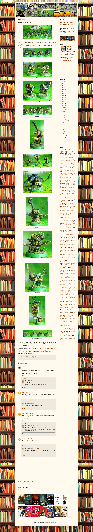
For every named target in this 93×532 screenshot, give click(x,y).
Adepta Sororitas (69, 157)
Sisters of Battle (70, 311)
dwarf (70, 209)
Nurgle (61, 281)
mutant (67, 273)
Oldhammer (66, 283)
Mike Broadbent (63, 267)
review (61, 300)
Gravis (69, 231)
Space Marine (64, 317)
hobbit (63, 241)
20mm (66, 151)
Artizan (66, 170)
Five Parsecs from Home (69, 216)
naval (63, 274)
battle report (69, 177)
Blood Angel (72, 184)
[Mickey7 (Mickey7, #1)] (21, 516)
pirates (66, 288)
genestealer (62, 226)
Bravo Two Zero (63, 189)
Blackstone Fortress (64, 183)
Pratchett (68, 291)
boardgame (63, 187)
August (64, 115)
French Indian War (63, 221)
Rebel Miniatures (66, 296)
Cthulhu (68, 200)
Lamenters (66, 256)
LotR (71, 260)
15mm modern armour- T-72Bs (68, 123)
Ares (67, 169)
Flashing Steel (71, 217)
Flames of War (64, 217)
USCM (63, 328)
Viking (71, 329)
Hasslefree (62, 238)
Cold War (67, 193)
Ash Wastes (72, 170)
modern (61, 269)
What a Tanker (62, 334)
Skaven (30, 358)
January (65, 137)
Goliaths (66, 229)
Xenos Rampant (66, 336)
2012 (63, 142)
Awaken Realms (63, 173)
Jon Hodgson (66, 251)
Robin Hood (71, 300)
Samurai (71, 305)
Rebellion (73, 296)
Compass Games (72, 196)
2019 (63, 95)
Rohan (61, 303)
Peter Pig (71, 287)
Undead (66, 327)
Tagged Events (72, 321)
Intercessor (71, 248)
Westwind (71, 332)
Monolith (66, 270)
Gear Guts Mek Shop (69, 224)
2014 (63, 105)
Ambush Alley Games (64, 164)
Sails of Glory (65, 305)
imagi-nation (70, 244)
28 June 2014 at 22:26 (29, 392)
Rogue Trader (69, 301)
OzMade (73, 286)
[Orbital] (50, 505)
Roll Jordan (66, 303)
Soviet (65, 315)
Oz (69, 286)
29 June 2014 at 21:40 (28, 439)
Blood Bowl (27, 358)
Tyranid (61, 327)
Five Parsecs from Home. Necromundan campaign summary (66, 24)
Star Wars (72, 318)
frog (70, 221)
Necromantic (70, 274)
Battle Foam (64, 176)
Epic (72, 211)
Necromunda (63, 276)
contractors (71, 197)
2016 (63, 101)
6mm (66, 156)
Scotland (66, 309)
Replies (24, 378)
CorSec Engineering (71, 199)
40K (67, 154)
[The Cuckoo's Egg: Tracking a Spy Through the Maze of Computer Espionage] (36, 505)
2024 (63, 85)
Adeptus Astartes (64, 159)
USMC (67, 328)
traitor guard (70, 325)
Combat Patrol (63, 194)
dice (72, 204)
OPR (65, 284)
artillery (61, 170)
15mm (66, 150)
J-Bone (72, 250)
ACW (61, 157)
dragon (63, 207)
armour (72, 169)
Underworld (72, 327)
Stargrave (64, 319)
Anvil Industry (67, 167)
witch (61, 335)
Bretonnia (69, 189)
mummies (66, 271)
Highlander (73, 240)
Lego (65, 258)
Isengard (67, 250)
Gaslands (63, 224)
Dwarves (25, 42)
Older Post (53, 479)
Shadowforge (62, 311)
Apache (63, 169)
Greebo (61, 234)
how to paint (70, 243)
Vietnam (66, 329)
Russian (61, 304)
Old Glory (70, 281)
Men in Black (68, 264)
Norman (67, 280)
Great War (71, 233)
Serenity (71, 309)
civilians (62, 193)
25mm (72, 151)
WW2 (70, 335)
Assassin (64, 171)
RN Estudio (66, 300)
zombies (73, 337)
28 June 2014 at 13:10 (30, 367)
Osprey (66, 286)
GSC (66, 237)
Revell (72, 298)
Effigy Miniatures (70, 210)
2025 (63, 83)
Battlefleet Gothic (70, 180)
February (65, 135)
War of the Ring (64, 331)
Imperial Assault (70, 247)
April (64, 131)
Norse (72, 280)
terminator (64, 322)
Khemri (71, 253)
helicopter (68, 238)
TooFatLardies (70, 324)
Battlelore (70, 181)
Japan (61, 251)
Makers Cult (68, 261)
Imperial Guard (65, 248)
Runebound (72, 303)
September (65, 113)
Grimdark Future (69, 234)
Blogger (57, 522)
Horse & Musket (63, 243)
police (69, 290)
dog (70, 206)
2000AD (61, 151)
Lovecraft (62, 261)
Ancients (69, 166)
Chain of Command (63, 191)
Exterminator (72, 213)
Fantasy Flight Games (67, 214)
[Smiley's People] (64, 517)
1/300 (61, 150)
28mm (23, 358)
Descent (68, 204)
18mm (72, 149)
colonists (72, 193)
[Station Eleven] (64, 504)
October (65, 111)
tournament (62, 325)
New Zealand (67, 277)
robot (61, 301)
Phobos (61, 288)
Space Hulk (70, 315)
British (73, 189)
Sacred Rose (68, 304)
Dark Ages (64, 201)
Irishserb (61, 250)
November (65, 109)
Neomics (61, 277)
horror (72, 241)
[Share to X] (34, 357)
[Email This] (31, 357)
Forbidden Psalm (63, 219)
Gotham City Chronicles (66, 230)
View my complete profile (65, 60)
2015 (63, 103)
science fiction (70, 307)
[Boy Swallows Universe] (28, 516)
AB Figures (71, 156)
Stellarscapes (62, 321)
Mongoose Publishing (70, 268)
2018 (63, 97)
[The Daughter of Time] (36, 516)
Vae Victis (71, 328)
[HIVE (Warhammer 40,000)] (43, 505)
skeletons (67, 312)
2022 (63, 89)
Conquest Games (65, 197)
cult (74, 200)
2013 (63, 140)
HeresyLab (67, 240)
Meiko (63, 264)
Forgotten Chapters (71, 219)
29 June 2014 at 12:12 (34, 380)
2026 (63, 81)
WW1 (65, 335)
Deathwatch (64, 203)
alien (66, 163)
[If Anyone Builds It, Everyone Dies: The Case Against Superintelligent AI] (57, 505)
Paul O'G (24, 367)
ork (72, 284)
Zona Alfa (64, 338)
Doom (74, 206)
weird (66, 332)
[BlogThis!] (33, 357)
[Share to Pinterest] (37, 357)
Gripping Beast (63, 236)
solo (61, 315)
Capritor (63, 190)
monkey (61, 270)
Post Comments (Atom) (29, 481)
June (64, 119)
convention (62, 199)
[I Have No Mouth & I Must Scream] (50, 517)
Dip (61, 206)
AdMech (67, 160)
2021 (63, 91)
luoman (48, 522)
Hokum (68, 241)
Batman (66, 174)
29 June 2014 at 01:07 (28, 413)
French (72, 220)
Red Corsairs (64, 297)
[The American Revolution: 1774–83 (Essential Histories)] (21, 504)
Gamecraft (68, 223)
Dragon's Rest (63, 209)
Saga (74, 304)
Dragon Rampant (70, 207)
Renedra (67, 298)
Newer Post (21, 479)
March (64, 133)
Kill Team (67, 254)
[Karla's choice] (57, 516)
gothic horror (63, 231)
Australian (70, 171)
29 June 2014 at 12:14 (34, 425)
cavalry (72, 190)
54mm (61, 156)
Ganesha (73, 223)
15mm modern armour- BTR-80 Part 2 (67, 126)
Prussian (61, 294)
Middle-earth (69, 266)
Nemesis (71, 276)
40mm (72, 154)
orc (68, 284)
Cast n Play (68, 190)
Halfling (71, 237)
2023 (63, 87)
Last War (68, 257)
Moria (61, 271)
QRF (69, 294)
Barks (26, 380)
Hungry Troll (62, 244)
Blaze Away (66, 184)
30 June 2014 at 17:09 (34, 448)
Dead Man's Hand (71, 202)
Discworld (66, 206)
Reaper (73, 294)
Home (37, 479)
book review (71, 187)
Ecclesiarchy (62, 210)
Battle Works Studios (64, 179)
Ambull (71, 163)
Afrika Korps (64, 162)
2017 (63, 99)
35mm (70, 153)
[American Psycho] (43, 516)
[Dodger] (28, 505)
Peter (23, 413)
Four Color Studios (65, 220)
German (68, 226)
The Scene (62, 324)
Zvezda (73, 338)
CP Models (63, 200)
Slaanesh (73, 312)
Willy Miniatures (70, 334)
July (64, 117)
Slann (64, 314)
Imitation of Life (64, 246)
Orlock (61, 286)
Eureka (66, 213)
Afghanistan (73, 160)
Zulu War (69, 338)
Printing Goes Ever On (69, 293)
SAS (61, 307)
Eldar (61, 211)
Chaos (70, 192)
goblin (67, 227)
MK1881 (71, 267)
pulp (66, 294)
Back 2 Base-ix (69, 173)
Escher (61, 213)
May (64, 129)
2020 (63, 93)
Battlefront (62, 181)
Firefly (61, 216)
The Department (71, 322)
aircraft (70, 161)
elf (64, 212)
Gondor (71, 229)
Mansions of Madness (70, 263)
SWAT (67, 321)
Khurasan (62, 254)
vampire (61, 329)
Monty (23, 392)
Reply (23, 375)
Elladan (69, 211)
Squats (66, 318)
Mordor (72, 270)
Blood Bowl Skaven (67, 120)
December (65, 107)
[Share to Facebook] (35, 357)
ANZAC (73, 167)
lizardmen (69, 258)
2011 (63, 144)
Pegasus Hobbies (65, 287)
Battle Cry (73, 174)
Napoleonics (72, 273)
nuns (32, 42)
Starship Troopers (71, 319)
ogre (65, 281)
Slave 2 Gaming (70, 314)
